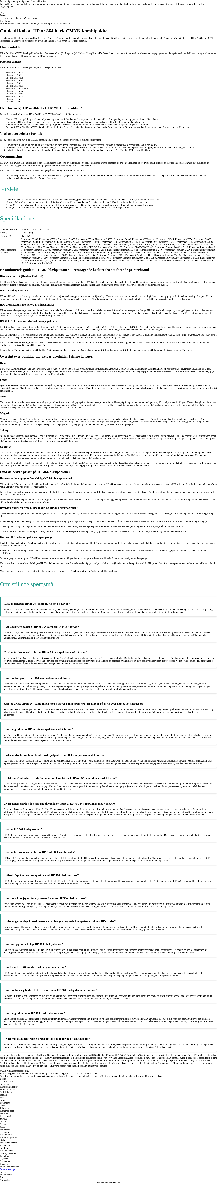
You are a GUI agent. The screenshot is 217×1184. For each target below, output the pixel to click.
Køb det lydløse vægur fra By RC (182, 1055)
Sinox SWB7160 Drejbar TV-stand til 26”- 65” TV (105, 1055)
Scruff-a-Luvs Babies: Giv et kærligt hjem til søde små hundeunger (139, 1063)
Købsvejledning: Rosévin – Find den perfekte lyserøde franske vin (76, 1058)
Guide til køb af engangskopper (61, 1063)
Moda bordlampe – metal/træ (186, 1063)
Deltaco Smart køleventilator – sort (148, 1055)
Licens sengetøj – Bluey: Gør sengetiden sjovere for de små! (51, 1055)
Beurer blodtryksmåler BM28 (31, 1063)
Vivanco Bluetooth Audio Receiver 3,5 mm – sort (132, 1058)
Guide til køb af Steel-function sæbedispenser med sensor (39, 1060)
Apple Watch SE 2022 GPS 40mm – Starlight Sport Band (153, 1060)
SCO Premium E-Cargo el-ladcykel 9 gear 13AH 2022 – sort (96, 1060)
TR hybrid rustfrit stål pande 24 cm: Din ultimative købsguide (78, 1066)
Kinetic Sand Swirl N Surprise (92, 1063)
